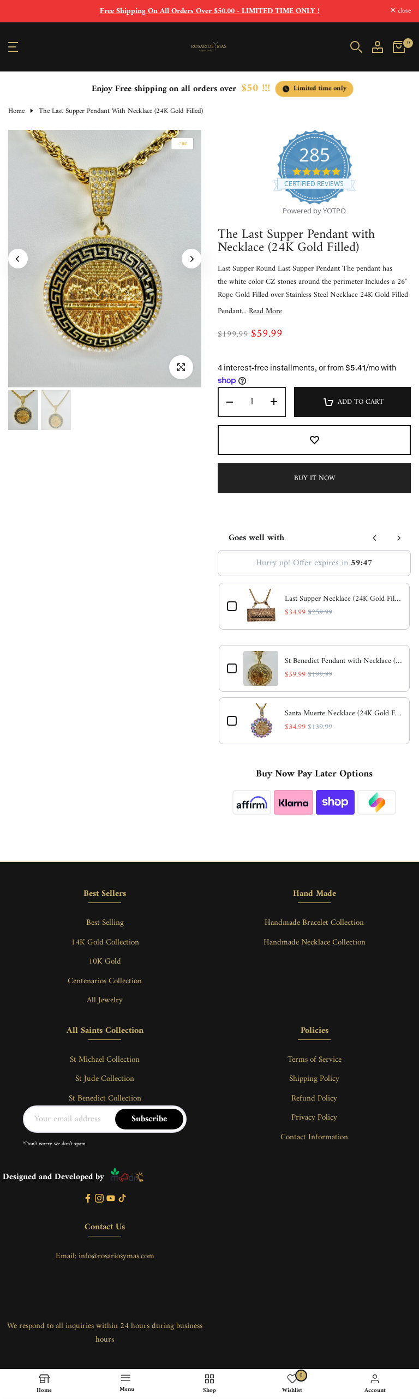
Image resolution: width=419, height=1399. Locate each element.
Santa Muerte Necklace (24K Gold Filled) (343, 713)
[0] (399, 47)
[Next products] (399, 538)
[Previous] (18, 258)
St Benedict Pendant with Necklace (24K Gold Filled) (343, 661)
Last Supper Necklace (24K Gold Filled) (343, 599)
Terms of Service (315, 1060)
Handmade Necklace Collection (315, 942)
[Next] (191, 258)
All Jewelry (105, 1000)
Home (16, 111)
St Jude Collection (104, 1079)
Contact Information (314, 1137)
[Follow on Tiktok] (122, 1199)
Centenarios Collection (105, 981)
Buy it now (314, 478)
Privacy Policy (314, 1117)
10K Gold (104, 961)
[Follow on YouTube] (110, 1199)
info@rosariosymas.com (116, 1256)
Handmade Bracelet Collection (314, 923)
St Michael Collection (105, 1060)
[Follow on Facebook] (87, 1199)
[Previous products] (375, 538)
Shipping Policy (314, 1079)
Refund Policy (314, 1098)
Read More (265, 311)
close (20, 11)
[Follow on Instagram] (99, 1199)
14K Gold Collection (105, 942)
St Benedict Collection (105, 1098)
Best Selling (105, 923)
